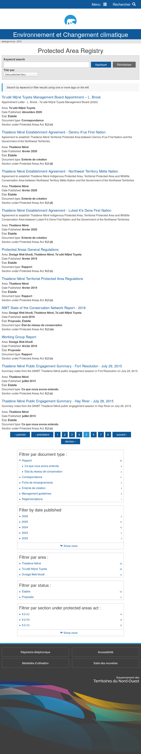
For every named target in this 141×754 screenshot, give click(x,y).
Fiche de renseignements (72, 482)
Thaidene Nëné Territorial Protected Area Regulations (42, 278)
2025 (72, 522)
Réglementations (72, 499)
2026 (72, 516)
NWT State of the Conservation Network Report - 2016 (44, 307)
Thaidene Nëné (72, 563)
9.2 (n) (72, 625)
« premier (20, 434)
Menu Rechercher (111, 4)
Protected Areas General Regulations (30, 249)
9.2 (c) (72, 614)
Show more (71, 546)
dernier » (70, 441)
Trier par (9, 70)
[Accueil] (70, 20)
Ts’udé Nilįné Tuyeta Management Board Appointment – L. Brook (51, 96)
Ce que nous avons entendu (73, 466)
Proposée (72, 597)
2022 (72, 538)
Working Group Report (19, 336)
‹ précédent (42, 434)
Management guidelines (72, 493)
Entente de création (72, 488)
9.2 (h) (72, 619)
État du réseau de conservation (73, 471)
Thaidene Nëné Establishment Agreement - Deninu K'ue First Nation (54, 131)
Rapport (72, 460)
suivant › (122, 434)
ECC (19, 41)
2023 (72, 533)
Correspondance (72, 477)
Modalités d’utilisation (35, 663)
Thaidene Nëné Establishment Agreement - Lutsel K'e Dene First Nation (56, 210)
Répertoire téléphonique (35, 652)
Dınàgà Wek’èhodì (72, 574)
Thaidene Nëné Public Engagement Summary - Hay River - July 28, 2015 (57, 400)
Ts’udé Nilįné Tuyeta (72, 569)
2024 (72, 527)
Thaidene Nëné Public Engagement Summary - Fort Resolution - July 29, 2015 (62, 365)
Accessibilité (105, 652)
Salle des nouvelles (106, 663)
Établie (72, 591)
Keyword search (14, 59)
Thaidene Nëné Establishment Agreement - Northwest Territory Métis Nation (60, 171)
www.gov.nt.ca (8, 41)
